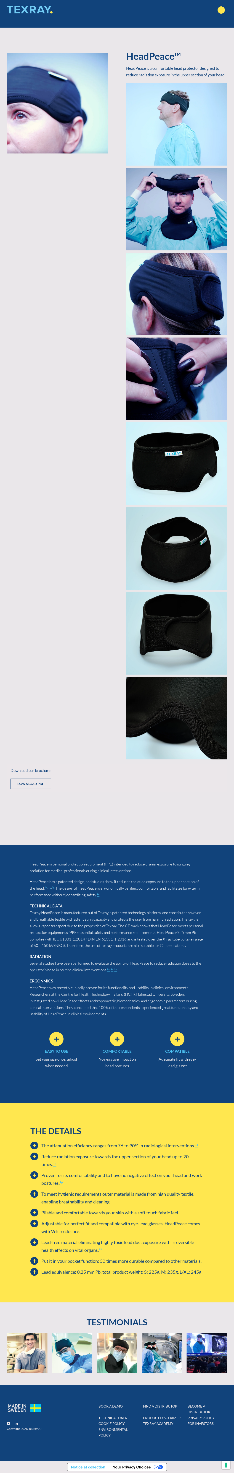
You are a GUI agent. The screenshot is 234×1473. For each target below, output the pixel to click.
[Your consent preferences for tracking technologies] (226, 1465)
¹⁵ (49, 888)
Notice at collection (88, 1467)
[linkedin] (16, 1423)
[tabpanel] (117, 778)
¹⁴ (46, 888)
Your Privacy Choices (132, 1467)
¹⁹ (98, 894)
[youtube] (8, 1423)
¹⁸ (54, 1164)
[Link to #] (221, 10)
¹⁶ (53, 888)
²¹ (100, 1250)
